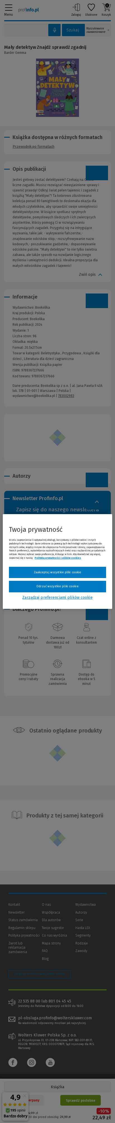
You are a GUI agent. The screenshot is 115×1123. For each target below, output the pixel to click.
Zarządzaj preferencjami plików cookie (57, 597)
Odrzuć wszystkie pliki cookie (57, 586)
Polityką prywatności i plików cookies (58, 557)
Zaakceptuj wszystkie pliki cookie (58, 572)
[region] (57, 561)
